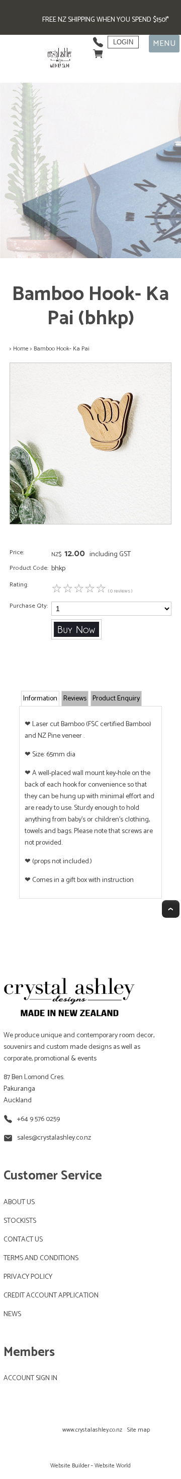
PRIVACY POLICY (28, 1277)
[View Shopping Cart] (98, 51)
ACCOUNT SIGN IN (30, 1378)
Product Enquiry (116, 698)
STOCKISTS (20, 1221)
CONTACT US (23, 1240)
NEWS (12, 1314)
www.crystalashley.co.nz (92, 1430)
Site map (138, 1430)
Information (40, 698)
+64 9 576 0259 (38, 1119)
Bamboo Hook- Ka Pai (61, 348)
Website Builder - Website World (90, 1465)
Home (21, 348)
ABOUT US (19, 1202)
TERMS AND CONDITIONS (41, 1258)
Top (170, 909)
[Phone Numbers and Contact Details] (98, 39)
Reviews (74, 698)
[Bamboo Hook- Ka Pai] (90, 522)
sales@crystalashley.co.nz (54, 1138)
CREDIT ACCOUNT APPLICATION (51, 1295)
